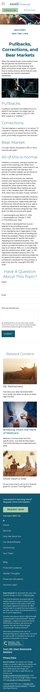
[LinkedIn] (4, 520)
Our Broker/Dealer (12, 542)
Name (4, 282)
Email (4, 295)
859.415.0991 (29, 595)
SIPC (9, 621)
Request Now (15, 509)
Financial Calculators (13, 579)
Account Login (10, 585)
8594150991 (30, 10)
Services (7, 531)
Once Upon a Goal (14, 478)
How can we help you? (10, 308)
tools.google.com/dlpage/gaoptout (18, 680)
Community (9, 548)
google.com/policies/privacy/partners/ (16, 675)
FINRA (5, 621)
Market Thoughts (11, 573)
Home (6, 525)
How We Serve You (12, 536)
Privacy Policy (9, 657)
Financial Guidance (12, 568)
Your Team (8, 553)
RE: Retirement (13, 386)
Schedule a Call (10, 10)
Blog (5, 562)
